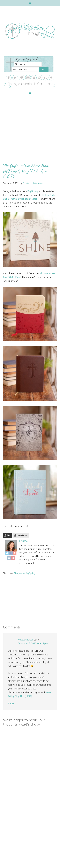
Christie (23, 541)
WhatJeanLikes (25, 639)
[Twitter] (7, 553)
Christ (22, 573)
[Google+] (14, 553)
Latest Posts (22, 535)
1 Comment (38, 183)
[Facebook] (11, 553)
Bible (16, 573)
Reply (11, 703)
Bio (8, 535)
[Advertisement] (30, 126)
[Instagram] (9, 558)
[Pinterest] (13, 558)
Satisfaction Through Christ (30, 31)
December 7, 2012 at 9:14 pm (33, 643)
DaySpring (32, 191)
